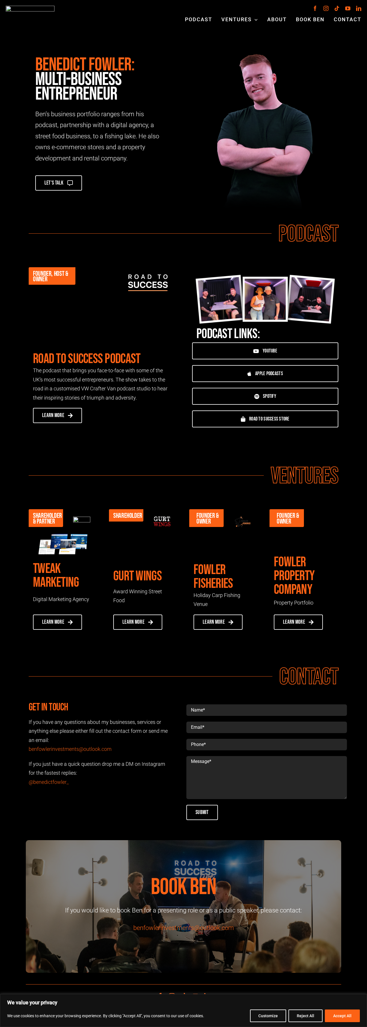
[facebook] (315, 8)
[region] (183, 1010)
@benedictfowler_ (49, 782)
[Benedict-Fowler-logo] (30, 8)
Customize (268, 1016)
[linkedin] (358, 8)
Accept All (342, 1016)
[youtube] (347, 8)
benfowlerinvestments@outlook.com (70, 749)
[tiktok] (336, 8)
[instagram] (326, 8)
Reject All (305, 1016)
